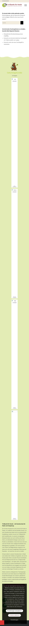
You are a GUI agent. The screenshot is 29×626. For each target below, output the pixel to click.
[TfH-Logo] (12, 5)
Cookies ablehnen (15, 615)
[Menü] (25, 4)
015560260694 (5, 1)
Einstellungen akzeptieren (14, 610)
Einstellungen (14, 619)
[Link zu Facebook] (24, 1)
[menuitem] (25, 4)
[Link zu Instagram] (22, 1)
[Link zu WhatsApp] (26, 1)
